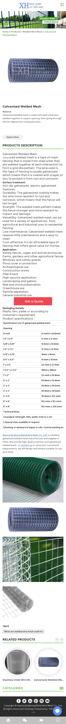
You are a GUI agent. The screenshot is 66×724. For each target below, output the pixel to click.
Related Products (19, 639)
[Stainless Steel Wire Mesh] (17, 662)
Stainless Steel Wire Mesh (17, 680)
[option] (33, 19)
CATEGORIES (13, 688)
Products (15, 31)
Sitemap (29, 709)
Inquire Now (12, 137)
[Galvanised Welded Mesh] (48, 662)
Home (6, 31)
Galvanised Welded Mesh (48, 680)
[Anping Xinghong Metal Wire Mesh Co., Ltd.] (31, 6)
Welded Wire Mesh (32, 31)
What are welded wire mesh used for (23, 631)
